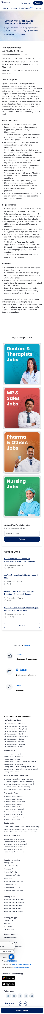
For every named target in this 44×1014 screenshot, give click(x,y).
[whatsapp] (8, 996)
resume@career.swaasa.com (21, 964)
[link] (5, 2)
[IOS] (8, 984)
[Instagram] (31, 996)
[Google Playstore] (8, 978)
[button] (38, 3)
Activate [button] (22, 539)
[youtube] (14, 996)
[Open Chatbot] (11, 957)
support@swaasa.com (21, 967)
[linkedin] (26, 996)
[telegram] (20, 996)
